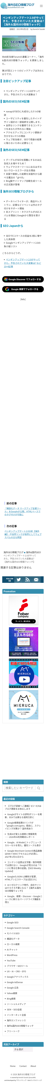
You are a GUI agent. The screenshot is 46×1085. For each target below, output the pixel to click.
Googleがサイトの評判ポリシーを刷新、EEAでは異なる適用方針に (23, 816)
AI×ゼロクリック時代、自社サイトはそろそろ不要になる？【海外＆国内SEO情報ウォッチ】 (23, 887)
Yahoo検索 (12, 993)
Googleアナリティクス (17, 976)
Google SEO (12, 922)
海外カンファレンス (16, 1020)
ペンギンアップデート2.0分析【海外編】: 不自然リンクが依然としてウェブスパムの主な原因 (23, 534)
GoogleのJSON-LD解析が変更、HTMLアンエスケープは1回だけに (21, 878)
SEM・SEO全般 (14, 1009)
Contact (23, 1066)
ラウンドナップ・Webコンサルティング (29, 1080)
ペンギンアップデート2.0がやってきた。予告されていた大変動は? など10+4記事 (22, 263)
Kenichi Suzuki (23, 1077)
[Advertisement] (23, 398)
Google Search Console (18, 927)
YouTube (11, 960)
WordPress (12, 955)
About (33, 1066)
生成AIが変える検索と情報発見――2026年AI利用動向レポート (21, 835)
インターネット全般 (16, 1014)
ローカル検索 (13, 944)
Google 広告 (13, 987)
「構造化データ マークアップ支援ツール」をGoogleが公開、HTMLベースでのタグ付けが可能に (22, 511)
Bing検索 (11, 998)
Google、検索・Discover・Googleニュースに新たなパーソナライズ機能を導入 (23, 899)
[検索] (39, 788)
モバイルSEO (13, 933)
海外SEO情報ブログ (13, 552)
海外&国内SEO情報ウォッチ (20, 1025)
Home (12, 1066)
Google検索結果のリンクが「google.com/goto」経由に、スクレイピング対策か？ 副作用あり (23, 825)
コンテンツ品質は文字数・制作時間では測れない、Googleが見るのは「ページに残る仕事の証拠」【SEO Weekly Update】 (23, 867)
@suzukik (32, 1077)
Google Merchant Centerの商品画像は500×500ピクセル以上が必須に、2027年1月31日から (23, 853)
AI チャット (12, 949)
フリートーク (13, 1031)
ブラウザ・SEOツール (17, 965)
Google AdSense (15, 982)
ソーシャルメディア (16, 1004)
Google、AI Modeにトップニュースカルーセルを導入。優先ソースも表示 (23, 844)
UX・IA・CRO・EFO (16, 971)
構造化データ (13, 938)
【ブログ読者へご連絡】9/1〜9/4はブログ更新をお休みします (23, 807)
